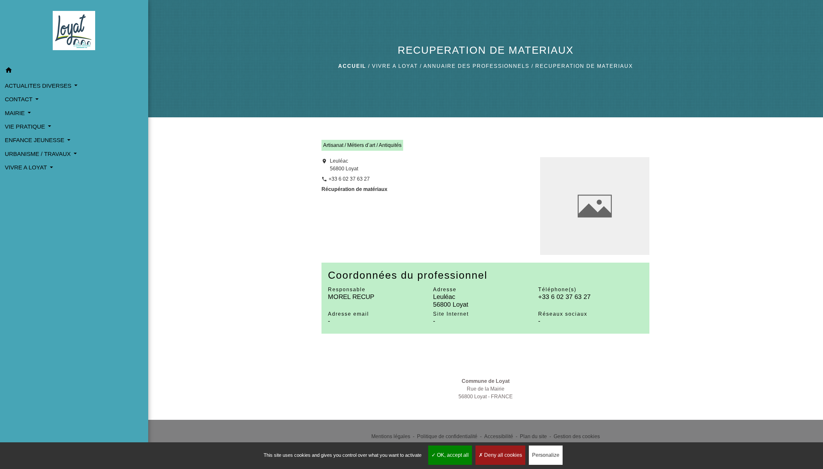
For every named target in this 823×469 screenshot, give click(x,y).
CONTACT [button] (19, 99)
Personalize (545, 455)
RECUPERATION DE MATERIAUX (584, 66)
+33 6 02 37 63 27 (349, 179)
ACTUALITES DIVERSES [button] (39, 86)
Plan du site (533, 436)
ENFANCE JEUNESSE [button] (35, 140)
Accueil (352, 66)
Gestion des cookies (577, 436)
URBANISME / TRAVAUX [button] (38, 154)
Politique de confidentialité (447, 436)
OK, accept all (452, 455)
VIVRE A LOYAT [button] (27, 167)
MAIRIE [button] (15, 113)
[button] (74, 71)
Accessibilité (498, 436)
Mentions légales (390, 436)
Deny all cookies (502, 455)
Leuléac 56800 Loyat (344, 164)
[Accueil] (74, 31)
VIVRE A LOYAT (395, 66)
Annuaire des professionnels (476, 66)
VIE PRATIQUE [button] (26, 126)
